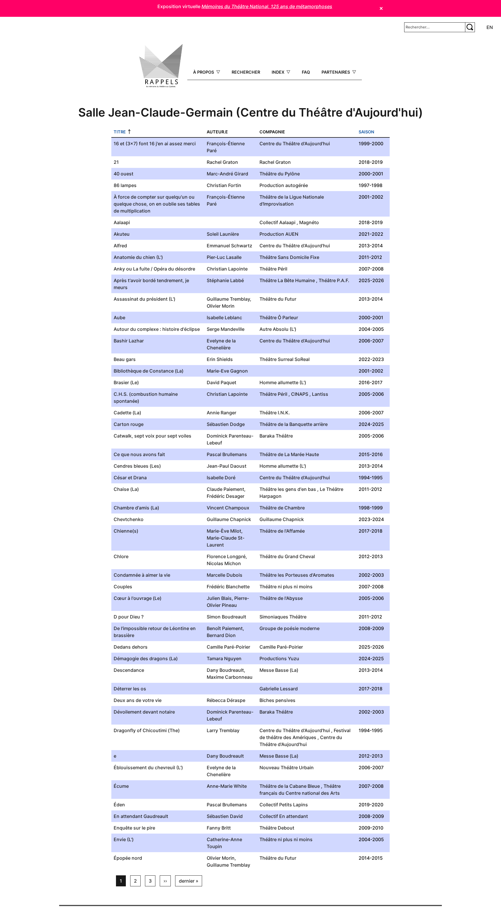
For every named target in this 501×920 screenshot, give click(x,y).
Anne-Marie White (227, 786)
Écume (121, 786)
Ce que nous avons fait (139, 454)
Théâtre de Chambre (282, 508)
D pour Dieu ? (129, 617)
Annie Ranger (221, 412)
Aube (119, 317)
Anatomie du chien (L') (138, 257)
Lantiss (320, 394)
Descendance (129, 670)
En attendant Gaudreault (141, 816)
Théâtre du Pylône (279, 174)
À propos (204, 72)
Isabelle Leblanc (224, 317)
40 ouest (123, 174)
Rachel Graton (222, 162)
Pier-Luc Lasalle (224, 257)
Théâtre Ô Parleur (278, 317)
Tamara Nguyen (224, 658)
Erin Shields (220, 359)
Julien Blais (219, 598)
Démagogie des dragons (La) (146, 658)
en (490, 27)
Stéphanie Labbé (225, 280)
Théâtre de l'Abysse (281, 598)
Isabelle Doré (221, 477)
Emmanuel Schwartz (229, 245)
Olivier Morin (221, 306)
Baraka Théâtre (276, 436)
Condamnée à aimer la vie (142, 575)
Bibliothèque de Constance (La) (149, 371)
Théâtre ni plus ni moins (286, 586)
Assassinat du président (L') (144, 299)
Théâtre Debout (276, 828)
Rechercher (246, 72)
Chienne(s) (126, 531)
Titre (120, 131)
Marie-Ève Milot (224, 531)
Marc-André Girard (227, 174)
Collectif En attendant (283, 816)
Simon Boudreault (226, 617)
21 (116, 162)
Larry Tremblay (223, 730)
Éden (119, 805)
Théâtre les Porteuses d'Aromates (296, 575)
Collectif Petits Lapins (283, 805)
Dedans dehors (131, 647)
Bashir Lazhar (129, 341)
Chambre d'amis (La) (136, 508)
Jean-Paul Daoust (226, 466)
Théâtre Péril (273, 269)
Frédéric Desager (225, 496)
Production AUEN (278, 234)
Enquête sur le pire (134, 828)
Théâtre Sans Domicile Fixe (289, 257)
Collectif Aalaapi (277, 222)
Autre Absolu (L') (277, 329)
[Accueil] (161, 65)
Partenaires (336, 72)
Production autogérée (283, 185)
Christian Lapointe (227, 269)
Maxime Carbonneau (230, 677)
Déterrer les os (130, 689)
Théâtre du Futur (277, 299)
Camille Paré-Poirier (228, 647)
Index (279, 72)
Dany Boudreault (225, 670)
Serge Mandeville (225, 329)
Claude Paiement (225, 489)
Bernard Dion (221, 635)
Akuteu (122, 234)
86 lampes (125, 185)
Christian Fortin (224, 185)
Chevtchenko (129, 519)
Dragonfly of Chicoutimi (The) (147, 730)
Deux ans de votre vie (137, 700)
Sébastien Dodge (226, 424)
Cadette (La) (127, 412)
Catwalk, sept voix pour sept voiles (152, 436)
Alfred (120, 245)
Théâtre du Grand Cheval (287, 556)
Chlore (121, 556)
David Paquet (221, 382)
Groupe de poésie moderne (289, 628)
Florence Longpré (226, 556)
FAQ (306, 72)
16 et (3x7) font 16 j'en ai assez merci (155, 143)
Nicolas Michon (224, 563)
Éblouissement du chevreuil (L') (148, 767)
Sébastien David (225, 816)
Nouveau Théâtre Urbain (286, 767)
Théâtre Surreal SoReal (284, 359)
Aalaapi (122, 222)
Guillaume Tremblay (228, 299)
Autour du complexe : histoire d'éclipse (157, 329)
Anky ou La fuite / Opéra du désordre (154, 269)
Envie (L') (124, 839)
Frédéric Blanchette (228, 586)
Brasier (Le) (126, 382)
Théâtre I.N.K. (274, 412)
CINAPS (299, 394)
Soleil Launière (223, 234)
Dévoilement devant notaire (144, 712)
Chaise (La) (126, 489)
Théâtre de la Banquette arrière (293, 424)
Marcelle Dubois (224, 575)
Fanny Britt (219, 828)
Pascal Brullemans (227, 454)
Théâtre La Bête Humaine (287, 280)
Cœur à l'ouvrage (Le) (137, 598)
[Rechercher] (470, 27)
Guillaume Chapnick (229, 519)
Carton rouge (129, 424)
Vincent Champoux (228, 508)
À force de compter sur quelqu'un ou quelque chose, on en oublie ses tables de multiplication (157, 204)
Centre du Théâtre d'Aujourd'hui (294, 143)
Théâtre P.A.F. (334, 280)
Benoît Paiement (225, 628)
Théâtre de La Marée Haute (289, 454)
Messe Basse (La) (278, 670)
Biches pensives (277, 700)
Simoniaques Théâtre (282, 617)
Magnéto (309, 222)
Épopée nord (128, 858)
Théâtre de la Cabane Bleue (289, 786)
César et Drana (130, 477)
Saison (366, 131)
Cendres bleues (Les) (137, 466)
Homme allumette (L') (282, 382)
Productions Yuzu (279, 658)
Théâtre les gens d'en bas (287, 489)
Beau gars (125, 359)
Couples (123, 586)
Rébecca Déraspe (226, 700)
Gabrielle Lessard (278, 689)
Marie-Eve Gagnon (227, 371)
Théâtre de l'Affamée (282, 531)
